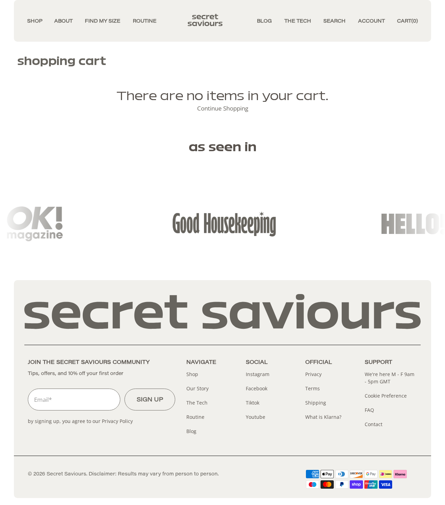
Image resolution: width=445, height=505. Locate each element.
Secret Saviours (66, 474)
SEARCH (334, 21)
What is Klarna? (323, 417)
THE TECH (297, 21)
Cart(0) (407, 21)
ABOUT (63, 21)
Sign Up (150, 400)
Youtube (255, 417)
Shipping (315, 402)
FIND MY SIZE (102, 21)
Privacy (313, 374)
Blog (191, 431)
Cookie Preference (386, 395)
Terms (312, 388)
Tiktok (252, 402)
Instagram (257, 374)
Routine (195, 417)
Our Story (197, 388)
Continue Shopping (222, 108)
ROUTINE (144, 21)
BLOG (264, 21)
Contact (373, 424)
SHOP (34, 21)
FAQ (369, 410)
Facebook (256, 388)
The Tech (197, 402)
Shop (192, 374)
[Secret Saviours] (222, 21)
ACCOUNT (371, 21)
